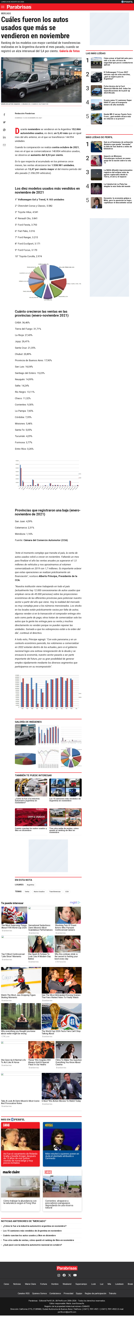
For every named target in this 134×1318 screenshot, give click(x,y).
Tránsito (112, 1293)
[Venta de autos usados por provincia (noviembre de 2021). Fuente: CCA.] (25, 757)
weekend (62, 1173)
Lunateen (119, 1284)
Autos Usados (39, 892)
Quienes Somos (39, 1293)
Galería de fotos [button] (69, 51)
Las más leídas (95, 53)
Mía (109, 1284)
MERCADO (6, 13)
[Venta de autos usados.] (25, 734)
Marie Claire (30, 1284)
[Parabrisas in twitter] (69, 1275)
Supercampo (81, 1284)
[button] (76, 62)
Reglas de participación (95, 1293)
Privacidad (68, 1293)
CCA (67, 892)
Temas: (18, 891)
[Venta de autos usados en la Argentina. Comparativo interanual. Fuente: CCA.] (48, 734)
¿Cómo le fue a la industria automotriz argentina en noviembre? (34, 1226)
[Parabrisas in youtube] (75, 1275)
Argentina (30, 885)
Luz (101, 1284)
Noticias (17, 1284)
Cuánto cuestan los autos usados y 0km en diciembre (29, 1235)
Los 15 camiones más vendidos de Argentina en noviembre (32, 1231)
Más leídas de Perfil (99, 137)
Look (93, 1284)
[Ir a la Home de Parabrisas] (19, 7)
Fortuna (43, 1284)
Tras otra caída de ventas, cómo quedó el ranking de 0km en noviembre (38, 1240)
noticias (62, 1126)
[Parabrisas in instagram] (58, 1275)
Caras (6, 1284)
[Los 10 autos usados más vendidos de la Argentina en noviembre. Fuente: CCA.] (71, 757)
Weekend (67, 1284)
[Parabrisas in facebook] (64, 1275)
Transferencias (55, 892)
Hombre (54, 1284)
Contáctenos (55, 1293)
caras (20, 1126)
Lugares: (19, 885)
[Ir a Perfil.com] (127, 2)
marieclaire (20, 1173)
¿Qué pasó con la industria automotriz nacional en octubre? (32, 1245)
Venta (27, 892)
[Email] (4, 145)
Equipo (79, 1293)
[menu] (3, 7)
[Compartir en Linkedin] (4, 137)
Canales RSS (24, 1293)
